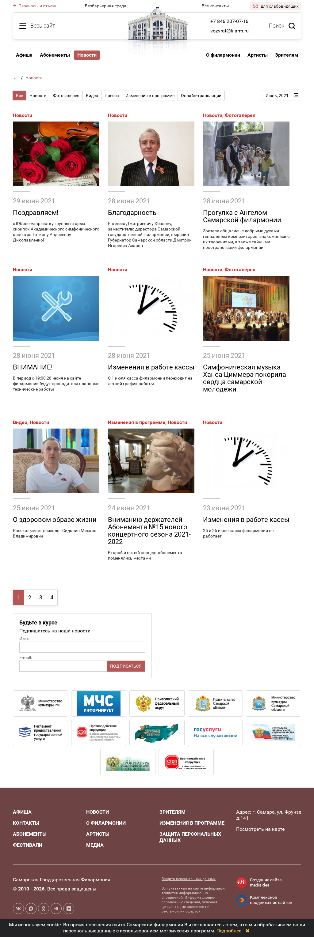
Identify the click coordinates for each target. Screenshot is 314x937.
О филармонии (223, 55)
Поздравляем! (36, 212)
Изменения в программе (136, 422)
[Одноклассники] (43, 908)
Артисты (257, 55)
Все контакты (215, 5)
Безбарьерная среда (105, 5)
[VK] (18, 908)
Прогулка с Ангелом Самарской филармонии (242, 216)
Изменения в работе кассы (151, 367)
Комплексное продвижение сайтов (271, 900)
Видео (20, 422)
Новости (22, 115)
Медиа (95, 845)
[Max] (30, 908)
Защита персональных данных (189, 879)
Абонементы (55, 55)
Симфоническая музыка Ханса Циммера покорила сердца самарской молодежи (244, 378)
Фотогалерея (240, 115)
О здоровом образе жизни (55, 519)
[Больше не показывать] (247, 931)
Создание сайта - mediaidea (267, 882)
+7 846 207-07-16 (229, 21)
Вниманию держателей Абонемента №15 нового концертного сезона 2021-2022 (149, 530)
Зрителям (286, 55)
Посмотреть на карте (260, 829)
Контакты (26, 823)
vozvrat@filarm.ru (229, 31)
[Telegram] (56, 908)
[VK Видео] (68, 908)
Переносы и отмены (38, 5)
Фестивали (27, 845)
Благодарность (132, 212)
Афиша (24, 55)
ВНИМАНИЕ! (33, 367)
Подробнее (228, 931)
